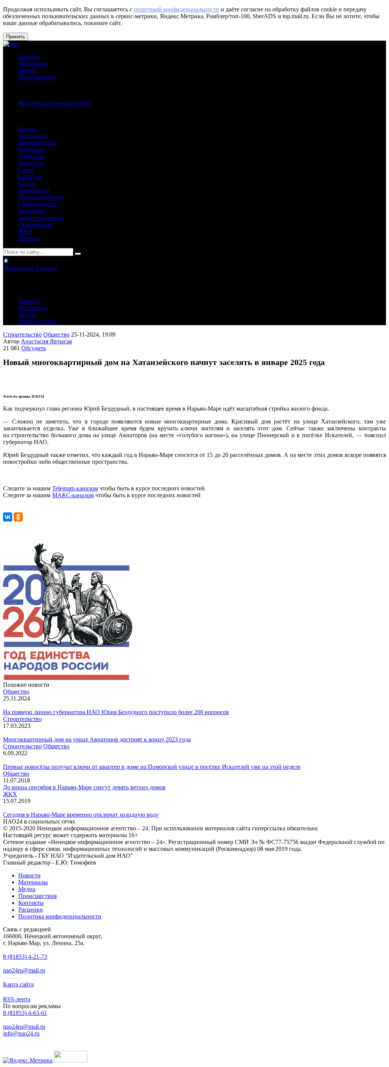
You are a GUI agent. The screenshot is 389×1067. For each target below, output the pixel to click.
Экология (30, 163)
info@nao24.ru (21, 1033)
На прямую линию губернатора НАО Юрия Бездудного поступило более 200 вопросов (116, 712)
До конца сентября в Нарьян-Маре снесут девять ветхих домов (84, 787)
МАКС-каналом (73, 495)
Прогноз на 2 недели (31, 268)
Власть (27, 129)
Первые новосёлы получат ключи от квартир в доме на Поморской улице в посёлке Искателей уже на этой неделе (151, 766)
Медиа (26, 70)
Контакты (31, 902)
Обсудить (33, 348)
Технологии (33, 190)
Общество (31, 156)
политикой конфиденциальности (176, 9)
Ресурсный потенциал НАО (54, 103)
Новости (29, 57)
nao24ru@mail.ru (24, 970)
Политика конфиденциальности (59, 916)
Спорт (26, 170)
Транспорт (32, 211)
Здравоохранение (40, 218)
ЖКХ (25, 231)
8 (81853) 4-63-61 (25, 1013)
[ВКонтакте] (7, 517)
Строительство (37, 204)
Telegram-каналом (75, 488)
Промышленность (41, 197)
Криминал (31, 149)
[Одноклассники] (18, 517)
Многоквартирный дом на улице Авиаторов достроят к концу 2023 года (97, 739)
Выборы (29, 238)
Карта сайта (18, 984)
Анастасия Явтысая (46, 341)
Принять (15, 37)
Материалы (33, 63)
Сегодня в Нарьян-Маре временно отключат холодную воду (81, 814)
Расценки (30, 909)
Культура (29, 177)
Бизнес (27, 183)
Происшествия (37, 77)
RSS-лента (16, 999)
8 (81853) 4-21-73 (25, 956)
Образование (35, 224)
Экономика (32, 136)
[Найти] (78, 254)
